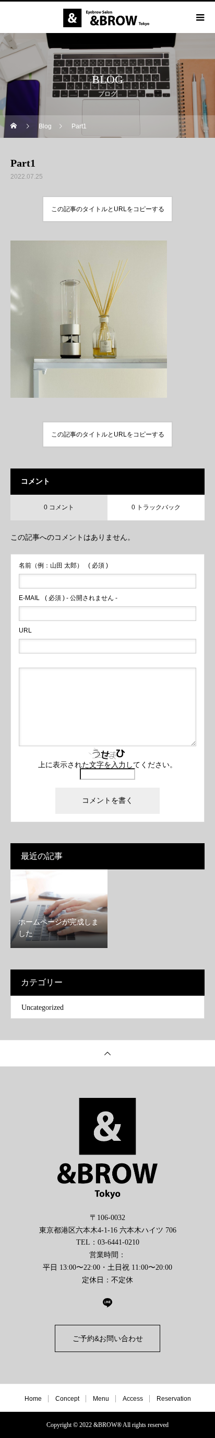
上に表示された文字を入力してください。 (107, 764)
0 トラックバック (156, 507)
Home (33, 1398)
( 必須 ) (63, 565)
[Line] (107, 1302)
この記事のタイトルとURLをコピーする (107, 209)
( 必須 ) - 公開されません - (68, 598)
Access (133, 1398)
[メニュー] (199, 17)
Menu (101, 1398)
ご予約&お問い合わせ (108, 1338)
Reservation (174, 1398)
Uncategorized (42, 1007)
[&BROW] (107, 1148)
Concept (67, 1398)
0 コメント (59, 507)
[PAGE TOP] (107, 1053)
